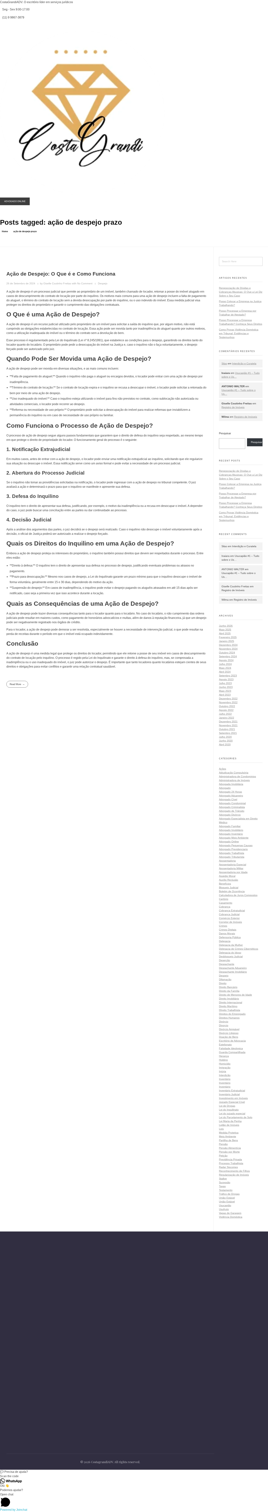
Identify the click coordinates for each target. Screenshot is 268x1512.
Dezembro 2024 (228, 644)
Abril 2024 (225, 671)
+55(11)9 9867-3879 (25, 1308)
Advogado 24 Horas (230, 791)
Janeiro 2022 (226, 717)
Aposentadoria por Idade (233, 872)
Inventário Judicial (229, 1094)
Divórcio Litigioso (228, 1033)
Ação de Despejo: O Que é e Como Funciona (60, 274)
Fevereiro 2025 (228, 637)
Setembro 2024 (228, 656)
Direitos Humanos (229, 1017)
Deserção (224, 960)
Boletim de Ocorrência (232, 891)
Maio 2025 (225, 629)
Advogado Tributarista (231, 856)
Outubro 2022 (227, 706)
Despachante (226, 964)
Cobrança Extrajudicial (232, 910)
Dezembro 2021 (228, 721)
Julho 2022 (225, 713)
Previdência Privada (230, 1159)
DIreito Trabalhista (229, 1010)
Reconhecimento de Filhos (234, 1170)
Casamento (225, 902)
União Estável (227, 1197)
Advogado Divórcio (230, 814)
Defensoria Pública (230, 937)
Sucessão (224, 1182)
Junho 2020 (226, 740)
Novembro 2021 (228, 725)
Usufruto (224, 1209)
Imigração (224, 1067)
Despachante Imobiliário (233, 971)
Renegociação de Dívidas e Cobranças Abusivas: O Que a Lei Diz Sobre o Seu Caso (240, 292)
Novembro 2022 (228, 702)
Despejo (102, 283)
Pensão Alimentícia (230, 1147)
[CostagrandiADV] (82, 113)
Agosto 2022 (226, 710)
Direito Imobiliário (229, 998)
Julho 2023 (225, 683)
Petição (223, 1155)
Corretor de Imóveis (230, 922)
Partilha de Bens (228, 1140)
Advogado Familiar (230, 826)
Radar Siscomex (228, 1167)
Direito (222, 983)
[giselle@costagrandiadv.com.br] (8, 1317)
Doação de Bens (228, 1036)
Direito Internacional (230, 1002)
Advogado (225, 787)
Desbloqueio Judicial (231, 956)
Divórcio (223, 1021)
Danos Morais (227, 933)
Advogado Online (229, 841)
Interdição (224, 1075)
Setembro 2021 (228, 733)
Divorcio (223, 1025)
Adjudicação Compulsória (233, 772)
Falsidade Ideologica (231, 1048)
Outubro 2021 (227, 729)
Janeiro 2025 (226, 641)
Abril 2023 (225, 694)
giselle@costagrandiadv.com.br (32, 1317)
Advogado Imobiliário (231, 830)
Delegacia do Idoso (230, 952)
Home (5, 231)
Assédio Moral (227, 876)
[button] (134, 1472)
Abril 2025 (225, 633)
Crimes (223, 925)
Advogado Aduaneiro (231, 795)
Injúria (222, 1071)
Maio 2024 (225, 667)
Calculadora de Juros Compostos (238, 895)
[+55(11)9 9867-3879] (8, 1309)
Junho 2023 (226, 687)
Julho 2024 (225, 664)
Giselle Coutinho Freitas (57, 283)
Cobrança (224, 906)
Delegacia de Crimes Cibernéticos (238, 948)
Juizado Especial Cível (232, 1102)
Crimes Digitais (227, 929)
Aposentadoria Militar (231, 868)
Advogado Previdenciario (233, 849)
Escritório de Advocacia (232, 1040)
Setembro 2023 (228, 675)
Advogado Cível (228, 799)
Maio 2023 (225, 690)
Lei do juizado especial (232, 1113)
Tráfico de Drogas (229, 1193)
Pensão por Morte (229, 1151)
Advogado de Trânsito (231, 810)
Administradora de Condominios (237, 776)
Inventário (224, 1079)
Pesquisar (225, 433)
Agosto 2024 (226, 660)
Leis (221, 1128)
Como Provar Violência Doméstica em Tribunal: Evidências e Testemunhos (238, 333)
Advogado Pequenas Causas (236, 845)
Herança (224, 1056)
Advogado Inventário (231, 833)
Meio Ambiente (227, 1136)
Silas (224, 363)
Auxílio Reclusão (228, 879)
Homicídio (224, 1063)
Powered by (13, 1509)
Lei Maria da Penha (230, 1121)
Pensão (223, 1144)
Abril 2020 (225, 744)
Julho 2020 (225, 736)
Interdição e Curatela (244, 363)
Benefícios (225, 883)
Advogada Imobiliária (231, 784)
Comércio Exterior (229, 918)
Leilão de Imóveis (229, 1125)
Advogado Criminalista (232, 807)
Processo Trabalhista (231, 1163)
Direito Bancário (228, 987)
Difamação (225, 979)
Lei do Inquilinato (229, 1109)
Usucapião (225, 1205)
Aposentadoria (227, 860)
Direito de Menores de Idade (235, 994)
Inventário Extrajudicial (232, 1090)
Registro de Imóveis (233, 407)
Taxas (222, 1186)
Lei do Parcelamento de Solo (235, 1117)
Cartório (223, 899)
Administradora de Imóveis (234, 780)
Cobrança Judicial (229, 914)
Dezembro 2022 (228, 698)
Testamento (225, 1190)
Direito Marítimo (228, 1006)
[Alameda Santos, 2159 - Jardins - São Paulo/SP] (8, 1299)
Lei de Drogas (227, 1105)
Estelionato (225, 1044)
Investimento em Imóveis (233, 1098)
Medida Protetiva (228, 1132)
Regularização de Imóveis (234, 1174)
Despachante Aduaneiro (233, 967)
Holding (223, 1059)
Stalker (223, 1178)
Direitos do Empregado (232, 1013)
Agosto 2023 (226, 679)
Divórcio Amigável (229, 1029)
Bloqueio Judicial (228, 887)
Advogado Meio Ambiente (233, 837)
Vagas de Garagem (230, 1213)
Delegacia (224, 941)
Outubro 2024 (227, 652)
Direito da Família (229, 990)
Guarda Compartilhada (232, 1052)
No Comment (84, 283)
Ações (222, 768)
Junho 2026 (226, 625)
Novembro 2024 (228, 648)
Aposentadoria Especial (232, 864)
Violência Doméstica (230, 1216)
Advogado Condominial (232, 803)
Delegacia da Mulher (231, 944)
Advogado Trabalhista (231, 853)
